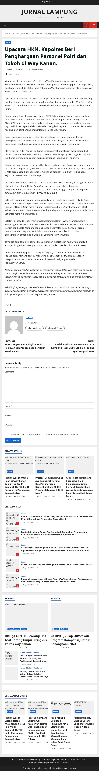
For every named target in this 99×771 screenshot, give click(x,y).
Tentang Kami (52, 759)
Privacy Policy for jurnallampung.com (28, 759)
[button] (5, 24)
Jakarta (55, 629)
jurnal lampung (49, 12)
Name (8, 406)
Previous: (25, 346)
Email (8, 415)
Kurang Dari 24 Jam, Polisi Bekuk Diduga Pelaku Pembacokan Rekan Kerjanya (11, 673)
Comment (10, 371)
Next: (72, 346)
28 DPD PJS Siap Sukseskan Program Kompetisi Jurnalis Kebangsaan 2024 (71, 640)
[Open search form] (80, 24)
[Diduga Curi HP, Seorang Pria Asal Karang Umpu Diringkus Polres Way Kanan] (26, 617)
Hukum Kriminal (13, 629)
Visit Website (34, 328)
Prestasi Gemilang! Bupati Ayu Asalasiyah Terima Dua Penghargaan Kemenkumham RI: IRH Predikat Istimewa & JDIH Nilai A (49, 485)
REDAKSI (65, 762)
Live (93, 24)
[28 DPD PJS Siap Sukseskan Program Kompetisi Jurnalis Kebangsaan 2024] (72, 617)
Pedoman (64, 759)
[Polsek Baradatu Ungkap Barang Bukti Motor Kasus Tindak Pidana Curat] (84, 707)
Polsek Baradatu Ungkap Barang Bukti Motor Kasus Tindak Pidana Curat (12, 565)
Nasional (63, 629)
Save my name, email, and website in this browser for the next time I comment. (43, 434)
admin (9, 69)
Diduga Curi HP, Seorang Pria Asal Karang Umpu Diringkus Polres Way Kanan (26, 640)
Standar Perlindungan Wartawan (44, 762)
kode (73, 759)
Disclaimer (82, 759)
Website (8, 425)
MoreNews (58, 768)
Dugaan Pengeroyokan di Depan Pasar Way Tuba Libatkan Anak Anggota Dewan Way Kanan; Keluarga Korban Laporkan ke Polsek (12, 580)
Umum (8, 43)
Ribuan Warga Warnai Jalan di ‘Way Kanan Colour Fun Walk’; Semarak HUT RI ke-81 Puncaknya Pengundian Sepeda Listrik (17, 485)
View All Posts (55, 328)
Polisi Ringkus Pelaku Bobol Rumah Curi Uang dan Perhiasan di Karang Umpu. (11, 658)
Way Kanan (38, 668)
